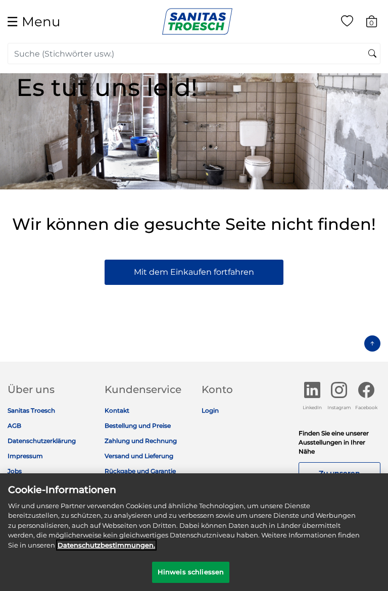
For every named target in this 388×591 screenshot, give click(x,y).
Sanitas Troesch (31, 410)
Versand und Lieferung (139, 456)
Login (210, 410)
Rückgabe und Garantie (140, 471)
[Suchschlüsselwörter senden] (372, 54)
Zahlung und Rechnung (141, 441)
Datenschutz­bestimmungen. (106, 545)
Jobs (15, 471)
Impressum (25, 456)
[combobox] (194, 53)
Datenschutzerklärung (42, 441)
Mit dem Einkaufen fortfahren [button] (194, 272)
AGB (14, 425)
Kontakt (117, 410)
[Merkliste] (347, 23)
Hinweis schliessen (191, 572)
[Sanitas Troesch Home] (197, 21)
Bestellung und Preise (138, 425)
